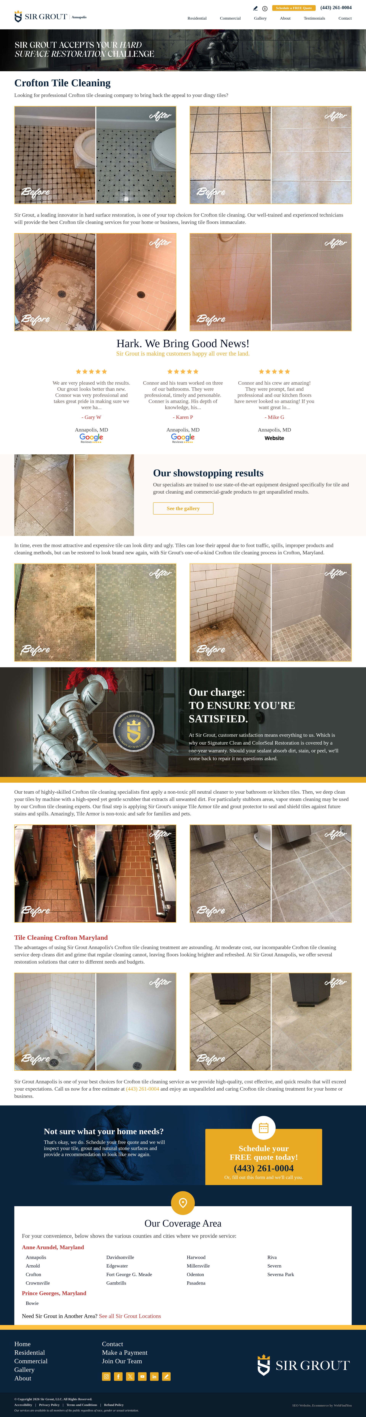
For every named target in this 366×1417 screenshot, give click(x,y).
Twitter (130, 1376)
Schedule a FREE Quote (294, 8)
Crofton (33, 1274)
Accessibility (23, 1405)
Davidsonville (120, 1257)
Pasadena (196, 1283)
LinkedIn (154, 1376)
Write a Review (255, 8)
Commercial (230, 18)
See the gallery (183, 508)
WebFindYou (343, 1405)
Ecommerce (320, 1405)
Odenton (195, 1274)
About (285, 18)
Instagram (106, 1376)
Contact (345, 18)
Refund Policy (114, 1405)
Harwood (196, 1257)
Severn (274, 1266)
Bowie (32, 1303)
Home (22, 1344)
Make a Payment (125, 1352)
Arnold (33, 1266)
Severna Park (280, 1274)
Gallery (260, 18)
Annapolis (36, 1257)
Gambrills (116, 1283)
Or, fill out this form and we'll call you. (263, 1177)
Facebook (118, 1376)
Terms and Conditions (82, 1405)
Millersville (198, 1266)
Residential (197, 18)
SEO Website (301, 1405)
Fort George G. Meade (129, 1274)
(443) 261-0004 (336, 7)
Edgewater (117, 1266)
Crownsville (38, 1283)
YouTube (142, 1376)
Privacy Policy (49, 1405)
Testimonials (314, 18)
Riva (272, 1257)
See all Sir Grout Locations (130, 1316)
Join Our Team (122, 1361)
